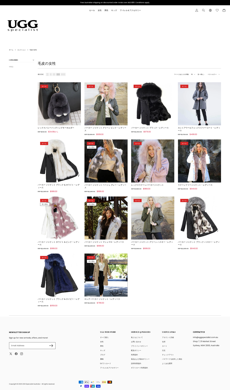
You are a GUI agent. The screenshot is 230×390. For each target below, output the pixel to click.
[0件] (224, 10)
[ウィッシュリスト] (217, 10)
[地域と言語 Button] (210, 10)
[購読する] (51, 345)
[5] (63, 74)
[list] (47, 74)
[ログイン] (196, 10)
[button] (203, 10)
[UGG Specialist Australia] (23, 26)
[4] (58, 74)
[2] (51, 74)
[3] (54, 74)
